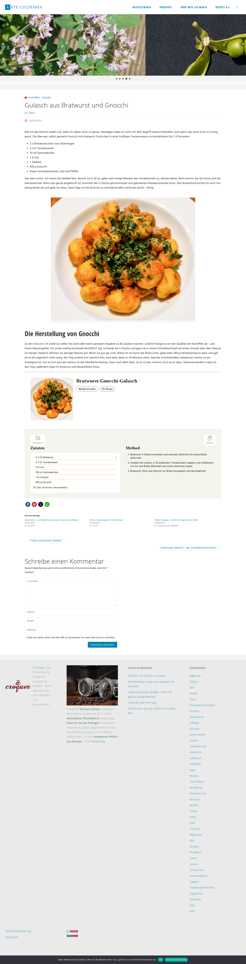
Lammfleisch (197, 781)
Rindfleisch (196, 852)
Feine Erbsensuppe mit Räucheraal (106, 520)
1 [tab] (116, 78)
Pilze (192, 823)
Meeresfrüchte (198, 793)
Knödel (46, 97)
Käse (192, 770)
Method (210, 443)
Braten (193, 693)
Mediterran (196, 787)
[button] (115, 457)
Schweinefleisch (199, 876)
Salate (193, 858)
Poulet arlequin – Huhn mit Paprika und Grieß (176, 520)
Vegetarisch (196, 893)
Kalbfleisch (196, 758)
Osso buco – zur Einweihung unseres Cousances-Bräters (52, 520)
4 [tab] (126, 78)
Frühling (194, 711)
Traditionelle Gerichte (202, 887)
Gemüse (194, 728)
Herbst (193, 740)
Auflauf (194, 681)
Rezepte (194, 846)
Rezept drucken (87, 388)
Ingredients (37, 443)
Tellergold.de (98, 741)
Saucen (194, 864)
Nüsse (193, 811)
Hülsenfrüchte (198, 746)
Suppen (194, 881)
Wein (192, 905)
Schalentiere (197, 870)
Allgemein (195, 675)
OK (160, 959)
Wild (192, 911)
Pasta (193, 817)
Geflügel (194, 722)
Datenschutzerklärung (18, 931)
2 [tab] (120, 78)
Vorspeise (195, 899)
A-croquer (39, 667)
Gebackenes (197, 717)
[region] (123, 45)
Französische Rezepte (202, 705)
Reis (192, 840)
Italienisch (195, 752)
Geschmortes (197, 734)
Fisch (192, 699)
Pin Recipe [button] (107, 388)
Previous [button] (3, 44)
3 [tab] (123, 78)
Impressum (11, 937)
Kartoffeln (34, 97)
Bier (192, 687)
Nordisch (195, 799)
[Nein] (242, 959)
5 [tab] (129, 78)
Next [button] (242, 44)
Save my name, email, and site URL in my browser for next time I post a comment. (71, 637)
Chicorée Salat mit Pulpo (142, 702)
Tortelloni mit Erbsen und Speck (146, 675)
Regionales (196, 834)
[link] (237, 7)
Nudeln (194, 805)
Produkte (195, 828)
